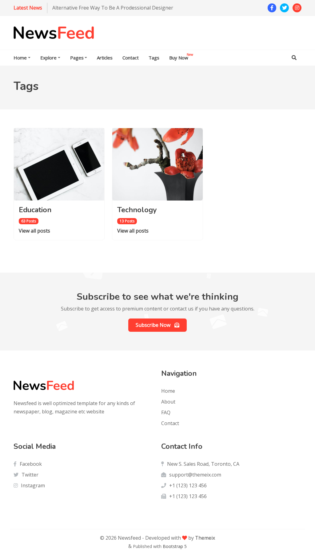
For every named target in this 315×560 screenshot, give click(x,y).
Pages (77, 58)
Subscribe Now (154, 325)
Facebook (31, 464)
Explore (48, 58)
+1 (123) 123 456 (188, 485)
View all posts (34, 230)
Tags (154, 58)
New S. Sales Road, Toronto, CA (203, 464)
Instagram (33, 485)
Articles (105, 58)
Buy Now (181, 56)
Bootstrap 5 (175, 546)
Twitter (30, 474)
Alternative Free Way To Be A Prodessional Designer (112, 7)
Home (20, 58)
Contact (130, 58)
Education (35, 210)
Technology (137, 210)
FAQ (165, 412)
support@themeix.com (195, 474)
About (168, 401)
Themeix (205, 537)
